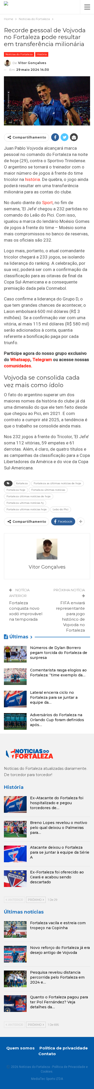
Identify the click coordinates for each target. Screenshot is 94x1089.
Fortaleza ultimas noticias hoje (27, 509)
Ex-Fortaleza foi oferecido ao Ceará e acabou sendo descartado (57, 877)
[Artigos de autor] (47, 549)
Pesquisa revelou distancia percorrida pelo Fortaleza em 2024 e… (57, 977)
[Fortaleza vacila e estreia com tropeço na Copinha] (15, 929)
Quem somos (20, 1048)
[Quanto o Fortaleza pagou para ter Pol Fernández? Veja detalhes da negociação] (15, 1003)
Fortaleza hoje (16, 490)
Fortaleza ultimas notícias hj (25, 503)
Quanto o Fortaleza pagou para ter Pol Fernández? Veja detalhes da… (59, 1002)
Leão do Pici (60, 509)
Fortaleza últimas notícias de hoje (29, 496)
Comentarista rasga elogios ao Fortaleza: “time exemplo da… (58, 672)
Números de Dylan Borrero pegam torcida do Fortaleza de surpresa (58, 652)
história (32, 179)
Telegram (42, 359)
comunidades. (18, 365)
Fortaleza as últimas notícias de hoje (57, 483)
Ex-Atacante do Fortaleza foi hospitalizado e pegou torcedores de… (56, 803)
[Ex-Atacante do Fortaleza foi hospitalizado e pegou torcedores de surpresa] (15, 804)
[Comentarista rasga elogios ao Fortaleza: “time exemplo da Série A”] (15, 676)
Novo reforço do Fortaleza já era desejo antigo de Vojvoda (60, 950)
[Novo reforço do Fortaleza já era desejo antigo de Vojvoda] (15, 954)
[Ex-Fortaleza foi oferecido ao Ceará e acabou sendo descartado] (15, 878)
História (42, 54)
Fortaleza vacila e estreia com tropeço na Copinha (58, 925)
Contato (47, 1053)
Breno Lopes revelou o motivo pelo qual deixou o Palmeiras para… (58, 827)
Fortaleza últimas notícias (48, 490)
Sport (47, 202)
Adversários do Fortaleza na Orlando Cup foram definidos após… (57, 720)
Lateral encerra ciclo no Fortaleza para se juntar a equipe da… (54, 697)
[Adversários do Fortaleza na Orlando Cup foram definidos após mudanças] (15, 721)
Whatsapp (20, 359)
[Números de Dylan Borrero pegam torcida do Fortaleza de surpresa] (15, 654)
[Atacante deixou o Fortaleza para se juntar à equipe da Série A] (15, 854)
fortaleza (22, 483)
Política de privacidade (63, 1048)
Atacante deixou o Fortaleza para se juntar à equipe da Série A (59, 852)
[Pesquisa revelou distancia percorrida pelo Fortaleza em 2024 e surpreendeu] (15, 979)
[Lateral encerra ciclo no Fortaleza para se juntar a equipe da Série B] (15, 699)
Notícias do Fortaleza (19, 54)
